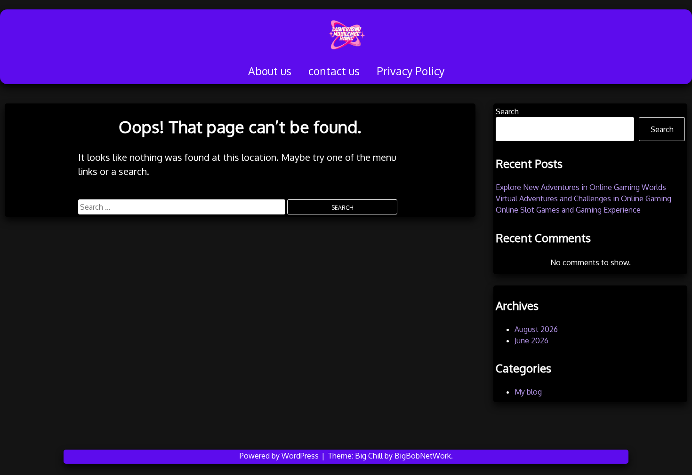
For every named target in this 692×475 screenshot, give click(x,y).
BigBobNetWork (422, 455)
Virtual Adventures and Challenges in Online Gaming (583, 198)
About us (269, 71)
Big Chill (369, 455)
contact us (334, 71)
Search (507, 111)
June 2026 (531, 340)
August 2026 (536, 329)
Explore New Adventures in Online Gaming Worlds (581, 187)
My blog (528, 391)
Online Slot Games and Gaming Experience (568, 209)
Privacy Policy (410, 71)
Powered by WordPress (280, 455)
